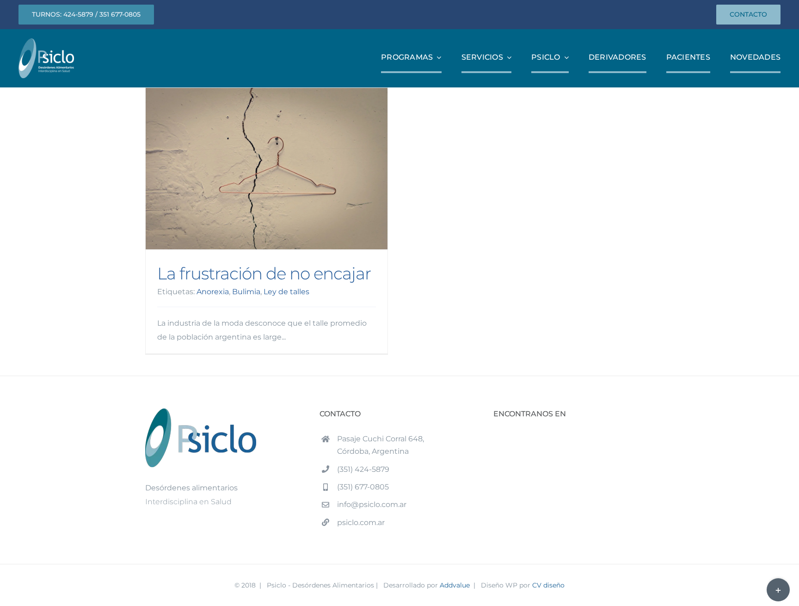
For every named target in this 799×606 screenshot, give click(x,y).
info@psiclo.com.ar (371, 504)
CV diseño (548, 585)
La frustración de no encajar (266, 168)
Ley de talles (286, 291)
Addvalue (455, 585)
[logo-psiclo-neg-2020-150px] (46, 41)
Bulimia (246, 291)
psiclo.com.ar (361, 522)
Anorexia (213, 291)
